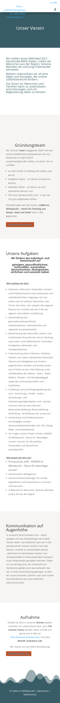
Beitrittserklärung (18, 653)
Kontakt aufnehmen (20, 224)
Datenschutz (30, 694)
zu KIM (53, 2)
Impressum (42, 690)
